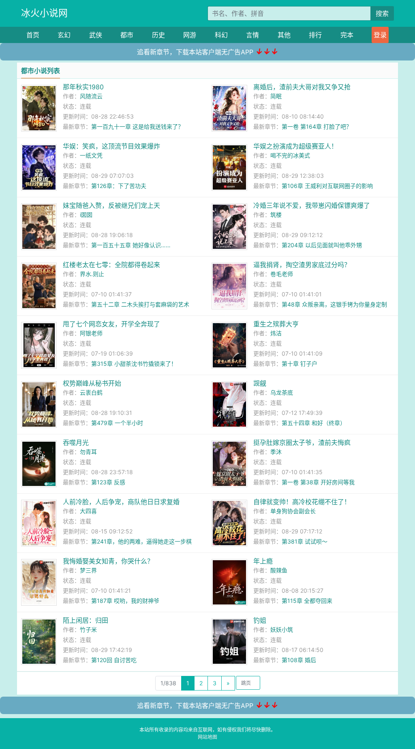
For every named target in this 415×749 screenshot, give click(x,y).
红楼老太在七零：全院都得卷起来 (111, 265)
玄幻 (64, 35)
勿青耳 (88, 451)
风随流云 (91, 96)
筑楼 (276, 214)
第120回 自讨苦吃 (114, 659)
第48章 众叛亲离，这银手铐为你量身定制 (334, 304)
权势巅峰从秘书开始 (92, 383)
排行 (315, 35)
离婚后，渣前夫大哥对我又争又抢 (302, 87)
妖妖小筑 (281, 629)
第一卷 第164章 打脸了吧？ (317, 126)
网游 (189, 35)
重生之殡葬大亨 (276, 324)
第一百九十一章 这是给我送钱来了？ (137, 126)
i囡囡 (86, 214)
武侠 (95, 35)
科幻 (221, 35)
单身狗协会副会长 (293, 510)
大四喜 (88, 510)
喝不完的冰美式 (290, 155)
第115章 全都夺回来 (307, 600)
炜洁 (276, 333)
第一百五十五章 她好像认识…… (131, 245)
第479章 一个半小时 (117, 422)
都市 (126, 35)
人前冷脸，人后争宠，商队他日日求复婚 (121, 502)
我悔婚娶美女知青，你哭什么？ (108, 561)
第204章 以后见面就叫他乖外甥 (322, 245)
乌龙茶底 (281, 392)
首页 (32, 35)
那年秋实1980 (83, 87)
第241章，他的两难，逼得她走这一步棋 (141, 541)
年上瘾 (263, 561)
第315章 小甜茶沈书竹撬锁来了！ (134, 363)
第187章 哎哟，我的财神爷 (125, 600)
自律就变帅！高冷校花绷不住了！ (302, 502)
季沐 (276, 451)
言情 (252, 35)
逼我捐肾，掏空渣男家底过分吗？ (302, 265)
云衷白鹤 (91, 392)
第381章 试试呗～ (304, 541)
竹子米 (88, 629)
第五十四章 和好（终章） (314, 422)
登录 (380, 35)
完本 (346, 35)
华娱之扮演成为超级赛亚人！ (295, 146)
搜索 (382, 13)
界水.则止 (92, 273)
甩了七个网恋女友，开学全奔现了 (111, 324)
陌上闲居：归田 (85, 620)
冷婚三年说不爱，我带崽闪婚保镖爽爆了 (311, 205)
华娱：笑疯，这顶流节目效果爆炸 (111, 146)
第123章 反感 (108, 482)
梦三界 (88, 570)
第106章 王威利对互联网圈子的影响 (327, 185)
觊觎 (259, 383)
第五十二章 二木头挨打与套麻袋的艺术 (140, 304)
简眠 (276, 96)
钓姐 (259, 620)
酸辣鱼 (278, 570)
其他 (284, 35)
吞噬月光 (76, 442)
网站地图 (207, 737)
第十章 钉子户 (299, 363)
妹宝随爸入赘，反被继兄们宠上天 (111, 205)
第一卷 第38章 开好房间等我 (318, 482)
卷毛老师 (281, 273)
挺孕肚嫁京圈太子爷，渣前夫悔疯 (302, 442)
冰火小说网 (44, 13)
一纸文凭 (91, 155)
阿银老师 (91, 333)
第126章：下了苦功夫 (118, 185)
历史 (158, 35)
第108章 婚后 (299, 659)
